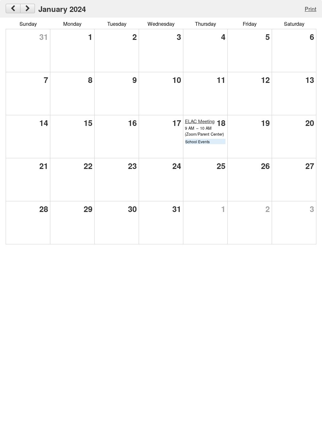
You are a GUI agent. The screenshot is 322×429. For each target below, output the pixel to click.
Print (310, 9)
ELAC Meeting (199, 121)
